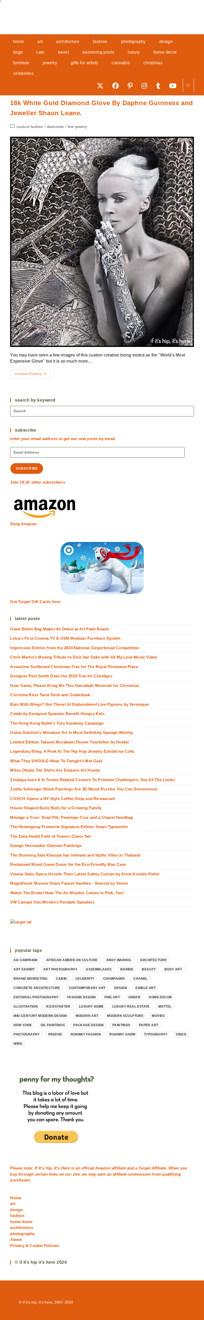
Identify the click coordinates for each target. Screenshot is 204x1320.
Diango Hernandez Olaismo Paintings (46, 845)
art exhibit (24, 969)
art (12, 1203)
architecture (153, 960)
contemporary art (87, 988)
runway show (122, 1034)
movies (158, 1016)
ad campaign (25, 960)
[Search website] (188, 86)
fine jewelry (77, 126)
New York (23, 1025)
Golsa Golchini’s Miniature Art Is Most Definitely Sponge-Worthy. (72, 732)
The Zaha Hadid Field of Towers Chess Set (50, 836)
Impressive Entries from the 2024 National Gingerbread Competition (74, 648)
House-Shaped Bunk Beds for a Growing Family (55, 808)
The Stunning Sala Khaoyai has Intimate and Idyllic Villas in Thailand (75, 855)
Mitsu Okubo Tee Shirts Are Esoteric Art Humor (55, 770)
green (134, 997)
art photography (60, 969)
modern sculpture (125, 1016)
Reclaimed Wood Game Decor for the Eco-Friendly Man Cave (68, 864)
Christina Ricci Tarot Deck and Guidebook (50, 695)
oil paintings (53, 1025)
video (181, 1034)
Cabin (61, 979)
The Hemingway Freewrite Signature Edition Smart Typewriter (69, 826)
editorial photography (36, 997)
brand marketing (30, 979)
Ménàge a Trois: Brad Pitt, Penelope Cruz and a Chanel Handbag (71, 817)
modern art (87, 1016)
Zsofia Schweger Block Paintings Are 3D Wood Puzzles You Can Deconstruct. (84, 789)
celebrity (85, 979)
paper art (148, 1025)
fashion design (81, 997)
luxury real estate (131, 1006)
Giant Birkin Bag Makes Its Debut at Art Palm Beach (59, 629)
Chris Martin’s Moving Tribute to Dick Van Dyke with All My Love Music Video (83, 657)
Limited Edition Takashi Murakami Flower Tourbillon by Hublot (69, 742)
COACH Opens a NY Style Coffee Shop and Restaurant (62, 798)
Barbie (126, 969)
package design (88, 1025)
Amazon (103, 1168)
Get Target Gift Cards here (35, 601)
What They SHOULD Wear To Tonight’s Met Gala (56, 761)
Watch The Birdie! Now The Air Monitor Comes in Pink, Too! (67, 893)
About (16, 1239)
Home (15, 1198)
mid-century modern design (40, 1016)
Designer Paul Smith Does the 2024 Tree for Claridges (61, 676)
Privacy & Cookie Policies (34, 1245)
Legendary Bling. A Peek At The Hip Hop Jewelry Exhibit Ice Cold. (72, 751)
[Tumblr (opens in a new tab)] (160, 85)
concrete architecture (37, 988)
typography (155, 1034)
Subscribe (27, 468)
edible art (145, 988)
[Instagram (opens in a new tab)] (146, 85)
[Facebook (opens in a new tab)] (117, 85)
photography (27, 1034)
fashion (17, 1215)
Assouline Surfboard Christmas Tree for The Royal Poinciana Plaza (74, 666)
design (120, 988)
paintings (121, 1025)
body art (173, 969)
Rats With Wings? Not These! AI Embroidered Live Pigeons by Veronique (79, 704)
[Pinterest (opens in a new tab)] (132, 85)
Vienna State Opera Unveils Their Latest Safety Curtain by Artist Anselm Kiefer (85, 874)
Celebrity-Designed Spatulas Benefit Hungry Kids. (57, 713)
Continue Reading (32, 375)
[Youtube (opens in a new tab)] (174, 85)
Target (144, 1168)
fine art (112, 997)
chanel (140, 979)
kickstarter (58, 1006)
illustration (26, 1006)
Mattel (164, 1006)
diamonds (55, 126)
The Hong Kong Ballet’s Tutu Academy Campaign (57, 723)
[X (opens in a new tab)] (102, 85)
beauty (149, 969)
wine (18, 1044)
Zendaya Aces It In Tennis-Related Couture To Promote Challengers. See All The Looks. (93, 779)
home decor (160, 997)
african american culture (72, 960)
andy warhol (118, 960)
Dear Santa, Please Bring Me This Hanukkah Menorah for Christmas (74, 685)
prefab (55, 1034)
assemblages (99, 969)
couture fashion (29, 126)
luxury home (91, 1006)
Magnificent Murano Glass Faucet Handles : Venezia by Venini (69, 883)
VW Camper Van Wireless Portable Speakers (52, 902)
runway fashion (86, 1034)
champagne (114, 979)
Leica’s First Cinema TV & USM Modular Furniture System (65, 638)
